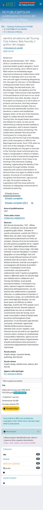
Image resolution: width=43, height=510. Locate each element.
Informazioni (10, 431)
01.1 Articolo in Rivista (13, 32)
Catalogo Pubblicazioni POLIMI (20, 26)
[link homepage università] (27, 4)
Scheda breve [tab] (12, 193)
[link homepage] (8, 4)
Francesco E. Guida (13, 47)
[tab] (32, 203)
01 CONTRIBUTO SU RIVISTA (15, 29)
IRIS (3, 26)
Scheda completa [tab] (13, 198)
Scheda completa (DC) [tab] (16, 203)
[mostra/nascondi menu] (41, 4)
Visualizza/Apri (11, 408)
